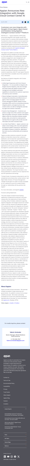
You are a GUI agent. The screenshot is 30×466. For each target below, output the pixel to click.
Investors (5, 404)
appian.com (6, 300)
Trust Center (6, 392)
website (22, 189)
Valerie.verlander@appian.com (15, 340)
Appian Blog (6, 398)
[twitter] (25, 22)
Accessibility (6, 386)
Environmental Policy (8, 383)
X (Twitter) (16, 303)
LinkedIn (11, 303)
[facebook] (22, 22)
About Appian (6, 395)
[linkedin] (28, 22)
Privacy (5, 389)
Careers (5, 401)
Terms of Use (6, 380)
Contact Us (6, 377)
